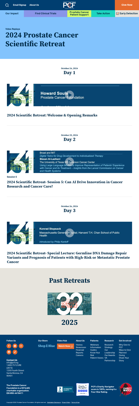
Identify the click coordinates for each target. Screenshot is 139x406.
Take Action (103, 13)
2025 (69, 322)
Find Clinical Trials (45, 13)
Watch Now (64, 346)
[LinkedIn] (9, 352)
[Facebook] (9, 346)
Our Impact (11, 13)
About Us (34, 5)
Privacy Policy (66, 402)
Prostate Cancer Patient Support (79, 13)
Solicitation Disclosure (54, 402)
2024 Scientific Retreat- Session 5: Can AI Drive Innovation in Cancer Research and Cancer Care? (65, 184)
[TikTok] (15, 352)
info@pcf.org (12, 363)
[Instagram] (21, 346)
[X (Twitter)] (15, 346)
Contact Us (12, 360)
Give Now (126, 5)
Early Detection (129, 13)
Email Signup (19, 5)
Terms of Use (75, 402)
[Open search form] (7, 5)
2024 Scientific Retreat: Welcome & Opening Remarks (52, 115)
